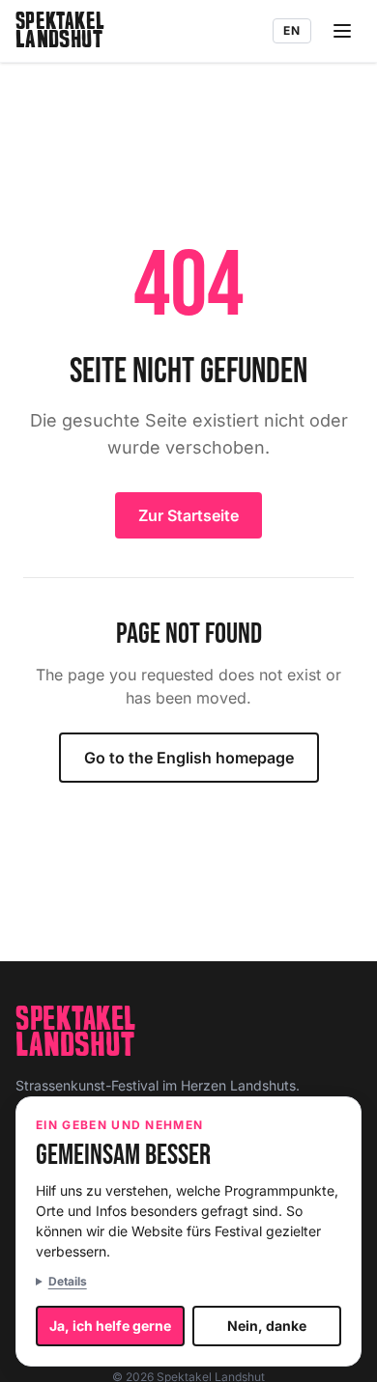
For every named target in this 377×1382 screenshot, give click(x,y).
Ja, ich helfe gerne (110, 1325)
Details (67, 1281)
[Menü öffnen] (342, 31)
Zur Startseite (188, 515)
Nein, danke (266, 1325)
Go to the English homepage (189, 757)
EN (292, 30)
